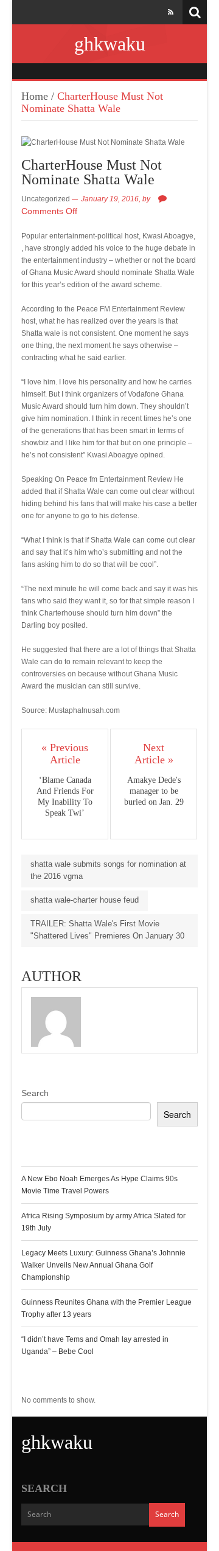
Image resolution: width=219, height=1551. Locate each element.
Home (34, 96)
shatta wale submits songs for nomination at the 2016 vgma (108, 870)
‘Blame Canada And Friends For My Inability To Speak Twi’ (65, 796)
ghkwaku (109, 44)
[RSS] (170, 12)
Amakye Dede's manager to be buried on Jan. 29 (154, 791)
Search (35, 1093)
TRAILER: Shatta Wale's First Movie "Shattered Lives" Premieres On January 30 (107, 929)
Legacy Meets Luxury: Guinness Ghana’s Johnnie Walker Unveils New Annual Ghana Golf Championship (103, 1265)
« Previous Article (64, 753)
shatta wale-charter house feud (84, 899)
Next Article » (153, 753)
